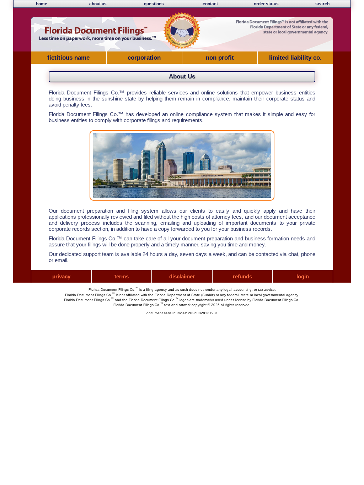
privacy (61, 276)
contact (210, 3)
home (41, 3)
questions (154, 3)
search (322, 3)
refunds (242, 276)
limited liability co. (295, 57)
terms (121, 276)
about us (98, 3)
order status (266, 3)
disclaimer (182, 276)
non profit (220, 57)
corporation (144, 57)
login (302, 276)
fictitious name (68, 57)
